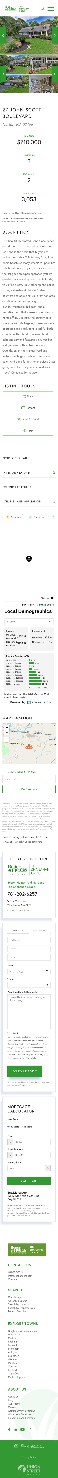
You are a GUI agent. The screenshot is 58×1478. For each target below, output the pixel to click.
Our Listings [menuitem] (14, 1297)
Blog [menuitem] (10, 1400)
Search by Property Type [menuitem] (21, 1307)
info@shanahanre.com (20, 1275)
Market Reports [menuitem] (16, 1377)
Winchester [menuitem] (14, 1334)
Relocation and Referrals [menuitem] (21, 1417)
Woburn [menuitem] (12, 1359)
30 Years (15, 1126)
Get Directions (29, 789)
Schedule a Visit (39, 931)
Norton (44, 837)
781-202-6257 (22, 894)
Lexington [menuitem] (13, 1355)
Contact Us (12, 910)
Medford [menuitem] (12, 1338)
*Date (10, 965)
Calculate (29, 1181)
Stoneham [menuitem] (13, 1348)
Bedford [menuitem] (12, 1370)
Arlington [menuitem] (13, 1352)
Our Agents (24, 910)
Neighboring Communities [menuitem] (22, 1331)
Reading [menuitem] (12, 1341)
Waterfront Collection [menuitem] (20, 1414)
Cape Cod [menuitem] (13, 1373)
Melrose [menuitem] (12, 1362)
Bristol (33, 837)
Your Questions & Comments (22, 992)
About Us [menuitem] (13, 1396)
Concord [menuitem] (13, 1366)
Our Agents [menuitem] (14, 1403)
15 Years (28, 1126)
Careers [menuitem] (12, 1407)
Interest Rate (14, 1162)
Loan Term (12, 1119)
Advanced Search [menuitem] (17, 1300)
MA (25, 837)
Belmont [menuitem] (12, 1345)
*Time (10, 978)
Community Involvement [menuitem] (21, 1410)
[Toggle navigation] (51, 9)
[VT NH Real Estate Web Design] (29, 1470)
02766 (8, 841)
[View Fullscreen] (6, 739)
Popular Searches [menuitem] (17, 1311)
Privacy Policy (31, 1058)
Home (5, 837)
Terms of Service (20, 1085)
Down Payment (15, 1149)
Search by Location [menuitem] (18, 1304)
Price (9, 1136)
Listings (16, 837)
